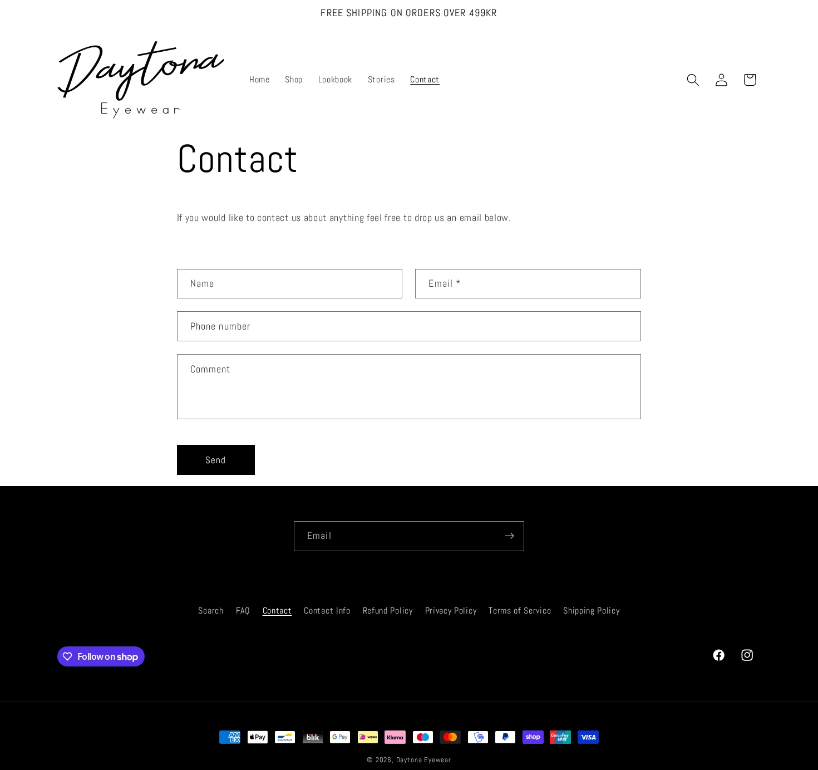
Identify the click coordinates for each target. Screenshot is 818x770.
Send (215, 460)
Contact (277, 610)
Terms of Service (520, 610)
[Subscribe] (509, 536)
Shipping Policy (591, 610)
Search (210, 610)
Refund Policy (388, 610)
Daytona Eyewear (423, 760)
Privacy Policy (451, 610)
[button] (693, 80)
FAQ (243, 610)
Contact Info (327, 610)
